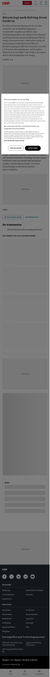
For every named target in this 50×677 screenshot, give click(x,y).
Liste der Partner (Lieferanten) (14, 140)
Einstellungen (15, 148)
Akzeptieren (32, 148)
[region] (25, 124)
